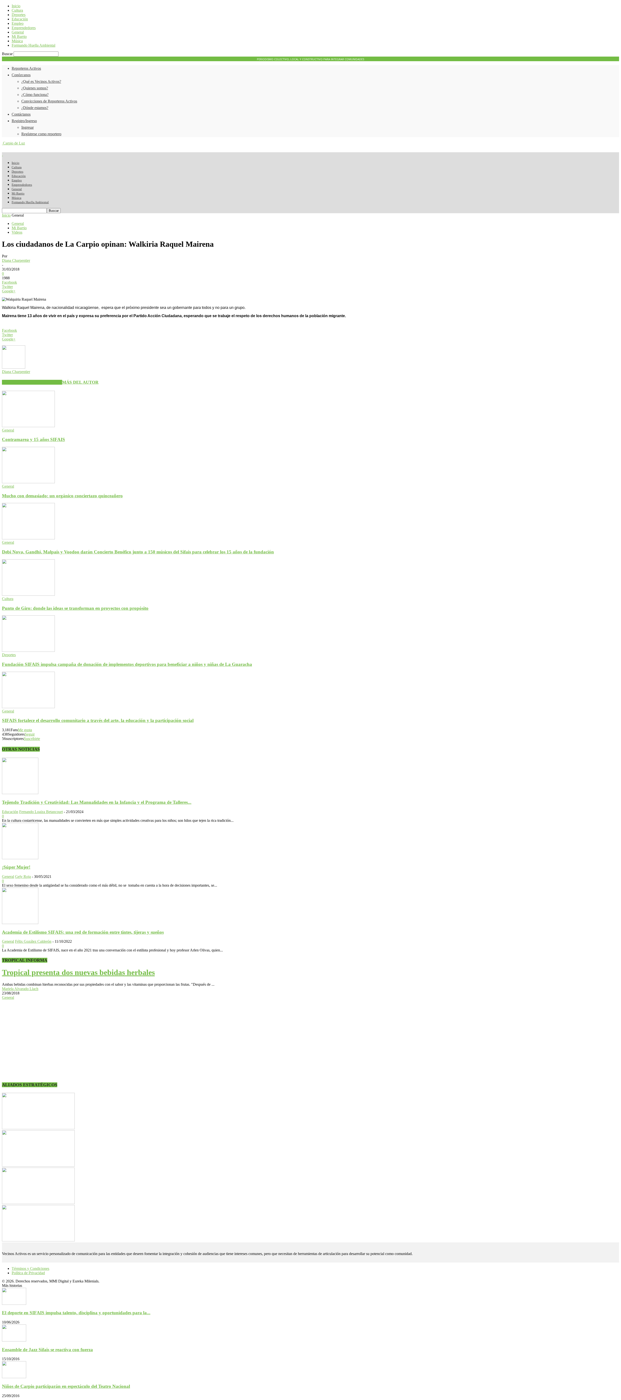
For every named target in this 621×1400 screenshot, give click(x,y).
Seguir (30, 734)
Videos (17, 232)
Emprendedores (24, 28)
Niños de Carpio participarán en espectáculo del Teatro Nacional (66, 1386)
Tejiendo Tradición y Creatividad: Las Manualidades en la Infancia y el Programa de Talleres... (96, 802)
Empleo (18, 23)
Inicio (16, 6)
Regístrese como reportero (41, 134)
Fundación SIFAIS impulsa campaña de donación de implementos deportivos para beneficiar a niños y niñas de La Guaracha (127, 664)
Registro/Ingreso (24, 121)
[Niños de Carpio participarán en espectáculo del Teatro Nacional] (14, 1377)
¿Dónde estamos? (34, 108)
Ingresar (27, 127)
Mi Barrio (19, 36)
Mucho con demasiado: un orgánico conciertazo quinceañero (62, 495)
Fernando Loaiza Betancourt (41, 812)
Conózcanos (21, 75)
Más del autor (80, 382)
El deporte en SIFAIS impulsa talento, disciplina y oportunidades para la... (76, 1312)
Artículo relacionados (32, 382)
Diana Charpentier (16, 260)
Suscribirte (32, 739)
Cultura (17, 10)
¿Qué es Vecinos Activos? (41, 81)
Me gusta (25, 730)
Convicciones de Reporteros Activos (49, 101)
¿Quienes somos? (34, 88)
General (18, 32)
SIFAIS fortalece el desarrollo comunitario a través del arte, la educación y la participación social (98, 720)
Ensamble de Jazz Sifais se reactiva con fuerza (47, 1349)
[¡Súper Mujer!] (20, 858)
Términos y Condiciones (30, 1268)
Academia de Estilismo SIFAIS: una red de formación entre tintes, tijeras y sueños (83, 932)
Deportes (18, 15)
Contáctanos (21, 114)
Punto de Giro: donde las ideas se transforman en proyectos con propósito (75, 608)
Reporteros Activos (26, 68)
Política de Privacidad (28, 1273)
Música (17, 41)
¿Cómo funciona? (35, 95)
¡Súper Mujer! (16, 867)
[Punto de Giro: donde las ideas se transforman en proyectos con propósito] (28, 594)
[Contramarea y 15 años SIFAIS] (28, 426)
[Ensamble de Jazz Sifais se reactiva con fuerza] (14, 1340)
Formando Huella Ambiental (33, 45)
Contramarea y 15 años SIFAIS (33, 439)
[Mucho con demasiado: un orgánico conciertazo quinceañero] (28, 482)
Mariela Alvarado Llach (20, 989)
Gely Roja (23, 876)
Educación (20, 19)
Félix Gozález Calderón (33, 941)
